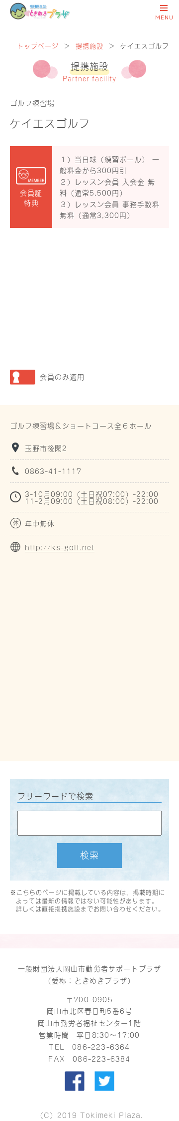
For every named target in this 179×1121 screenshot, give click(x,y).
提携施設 (89, 45)
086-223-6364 (101, 1046)
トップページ (38, 45)
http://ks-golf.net (59, 547)
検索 (89, 854)
